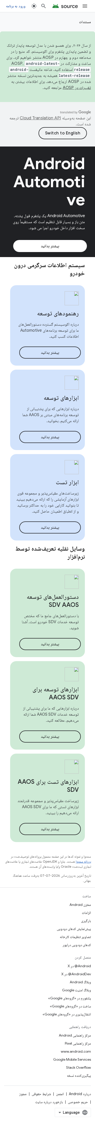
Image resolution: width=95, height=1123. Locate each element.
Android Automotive (49, 182)
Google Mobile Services (72, 1059)
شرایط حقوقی (41, 1094)
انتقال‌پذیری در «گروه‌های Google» (67, 1014)
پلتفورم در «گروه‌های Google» (69, 998)
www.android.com (76, 1051)
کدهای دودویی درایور (77, 945)
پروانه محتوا (83, 861)
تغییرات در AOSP (77, 87)
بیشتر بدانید (50, 246)
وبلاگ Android (80, 982)
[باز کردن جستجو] (44, 6)
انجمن (60, 1094)
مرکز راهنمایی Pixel (78, 1043)
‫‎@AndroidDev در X (76, 974)
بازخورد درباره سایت (49, 1102)
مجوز (23, 1094)
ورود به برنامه (15, 6)
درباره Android (80, 1094)
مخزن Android (80, 904)
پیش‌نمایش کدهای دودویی (74, 928)
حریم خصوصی (78, 1102)
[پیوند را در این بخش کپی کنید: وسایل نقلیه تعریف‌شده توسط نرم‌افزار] (61, 557)
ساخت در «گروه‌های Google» (70, 1006)
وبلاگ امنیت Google (76, 990)
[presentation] (47, 269)
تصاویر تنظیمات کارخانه (75, 937)
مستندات (85, 22)
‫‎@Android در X (79, 966)
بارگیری (86, 920)
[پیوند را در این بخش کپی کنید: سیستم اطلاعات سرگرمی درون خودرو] (63, 274)
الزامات (86, 912)
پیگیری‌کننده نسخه (79, 1075)
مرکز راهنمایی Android (75, 1035)
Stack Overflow (78, 1067)
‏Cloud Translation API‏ (40, 118)
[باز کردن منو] (85, 6)
